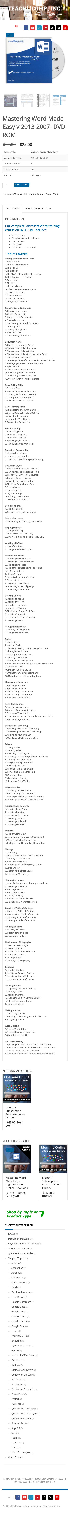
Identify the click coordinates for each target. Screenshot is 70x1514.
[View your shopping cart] (17, 28)
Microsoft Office (22, 194)
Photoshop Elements (22, 1389)
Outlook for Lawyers (22, 1369)
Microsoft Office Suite (23, 1355)
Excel (14, 1287)
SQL (13, 1432)
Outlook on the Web (22, 1374)
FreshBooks (17, 1297)
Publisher (16, 1403)
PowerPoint (17, 1394)
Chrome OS (17, 1277)
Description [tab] (12, 208)
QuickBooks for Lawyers (24, 1413)
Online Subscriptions (18, 1248)
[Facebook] (26, 27)
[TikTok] (52, 27)
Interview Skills (19, 1335)
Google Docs (18, 1306)
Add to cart (21, 184)
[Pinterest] (45, 27)
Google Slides (18, 1326)
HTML (14, 1330)
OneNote (16, 1360)
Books (11, 1233)
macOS (15, 1350)
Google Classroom (21, 1301)
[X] (58, 27)
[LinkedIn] (39, 27)
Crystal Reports (19, 1282)
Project (15, 1398)
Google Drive (18, 1311)
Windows (16, 1442)
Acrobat (15, 1272)
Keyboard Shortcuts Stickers (23, 1243)
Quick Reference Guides (20, 1253)
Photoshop (17, 1384)
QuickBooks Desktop (22, 1408)
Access (15, 1263)
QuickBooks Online (21, 1418)
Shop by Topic (15, 1258)
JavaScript (16, 1340)
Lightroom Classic (20, 1345)
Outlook (15, 1364)
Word (49, 194)
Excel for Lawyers (20, 1292)
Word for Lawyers (20, 1452)
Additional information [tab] (38, 208)
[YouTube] (65, 27)
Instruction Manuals (18, 1238)
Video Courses (38, 194)
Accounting (17, 1267)
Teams (15, 1437)
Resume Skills (18, 1423)
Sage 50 (15, 1428)
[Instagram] (32, 27)
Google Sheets (19, 1321)
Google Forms (19, 1316)
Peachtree (16, 1379)
